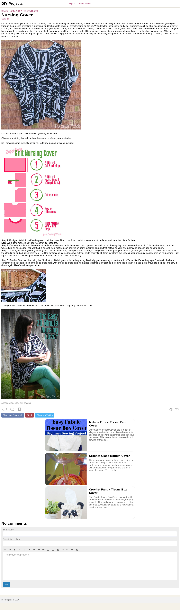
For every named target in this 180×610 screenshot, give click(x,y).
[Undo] (5, 550)
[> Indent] (43, 550)
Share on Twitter (45, 415)
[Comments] (12, 409)
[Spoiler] (67, 550)
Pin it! (29, 415)
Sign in (72, 3)
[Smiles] (77, 550)
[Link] (62, 550)
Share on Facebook (12, 415)
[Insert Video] (53, 550)
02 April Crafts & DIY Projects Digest (19, 11)
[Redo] (10, 550)
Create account (85, 3)
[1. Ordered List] (34, 550)
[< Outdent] (38, 550)
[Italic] (19, 550)
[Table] (57, 550)
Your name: (8, 529)
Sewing (5, 19)
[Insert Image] (48, 550)
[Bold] (14, 550)
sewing (27, 403)
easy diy (18, 403)
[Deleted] (24, 550)
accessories (7, 403)
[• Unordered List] (29, 550)
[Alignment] (72, 550)
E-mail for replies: (11, 539)
